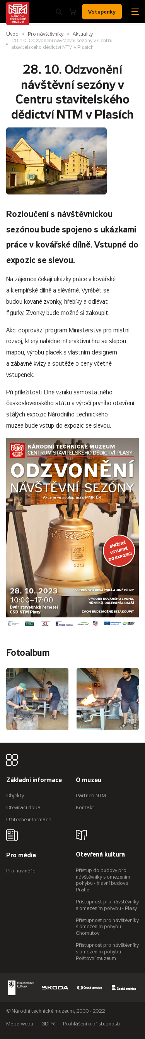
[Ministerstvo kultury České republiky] (21, 987)
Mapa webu (19, 1024)
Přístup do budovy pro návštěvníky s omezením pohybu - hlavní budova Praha (103, 880)
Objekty (15, 795)
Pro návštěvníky (45, 34)
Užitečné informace (28, 819)
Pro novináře (20, 871)
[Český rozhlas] (124, 987)
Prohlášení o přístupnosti (91, 1024)
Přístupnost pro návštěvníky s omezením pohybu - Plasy (107, 905)
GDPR (48, 1024)
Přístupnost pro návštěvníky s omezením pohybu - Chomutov (107, 926)
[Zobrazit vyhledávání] (59, 11)
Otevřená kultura (100, 854)
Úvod (12, 34)
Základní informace (34, 780)
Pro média (21, 855)
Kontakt (85, 807)
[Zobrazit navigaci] (135, 11)
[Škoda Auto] (55, 987)
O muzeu (88, 780)
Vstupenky (102, 12)
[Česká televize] (90, 987)
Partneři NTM (91, 795)
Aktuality (83, 34)
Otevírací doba (23, 807)
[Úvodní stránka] (17, 13)
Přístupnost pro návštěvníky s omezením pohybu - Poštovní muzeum (107, 951)
